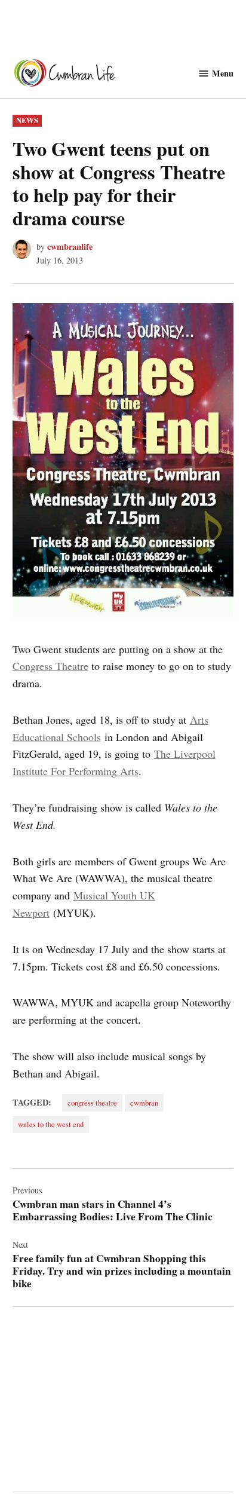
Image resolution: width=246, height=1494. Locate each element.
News (27, 120)
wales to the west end (51, 1124)
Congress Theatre (50, 666)
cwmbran (144, 1103)
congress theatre (92, 1103)
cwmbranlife (70, 246)
